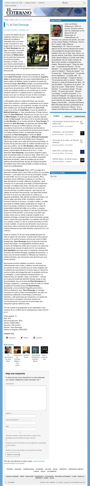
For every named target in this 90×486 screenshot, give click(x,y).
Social (55, 469)
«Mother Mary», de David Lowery (64, 159)
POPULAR (68, 116)
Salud (43, 471)
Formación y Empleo (75, 469)
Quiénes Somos (30, 3)
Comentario (10, 384)
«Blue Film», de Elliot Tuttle (62, 151)
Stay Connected (10, 5)
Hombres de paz (26, 356)
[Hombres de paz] (26, 350)
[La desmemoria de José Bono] (8, 350)
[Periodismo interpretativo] (45, 11)
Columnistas (51, 471)
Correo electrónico (12, 420)
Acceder (42, 482)
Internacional (28, 469)
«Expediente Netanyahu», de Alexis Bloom (36, 358)
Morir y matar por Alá (44, 357)
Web (7, 426)
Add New (52, 482)
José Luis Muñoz (59, 126)
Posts (47, 482)
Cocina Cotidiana (12, 476)
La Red (74, 476)
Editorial (41, 3)
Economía (39, 469)
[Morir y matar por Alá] (44, 350)
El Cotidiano (11, 482)
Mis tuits (54, 176)
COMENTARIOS (80, 116)
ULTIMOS (56, 116)
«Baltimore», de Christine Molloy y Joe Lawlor (18, 360)
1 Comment (68, 161)
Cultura (12, 19)
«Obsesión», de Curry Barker (63, 132)
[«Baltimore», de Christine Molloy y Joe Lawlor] (17, 350)
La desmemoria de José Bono (9, 358)
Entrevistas (39, 476)
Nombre (9, 413)
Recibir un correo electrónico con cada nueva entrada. (24, 450)
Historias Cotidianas (62, 476)
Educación (30, 476)
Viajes (52, 478)
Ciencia (36, 471)
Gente (22, 476)
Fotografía (49, 476)
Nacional (18, 469)
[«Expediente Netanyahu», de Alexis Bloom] (35, 350)
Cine (16, 19)
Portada (6, 19)
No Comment (69, 126)
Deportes (63, 469)
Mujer (46, 478)
